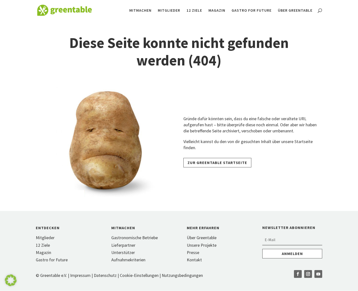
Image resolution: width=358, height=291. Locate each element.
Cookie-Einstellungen (140, 275)
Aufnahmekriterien (128, 260)
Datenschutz (105, 275)
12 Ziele (194, 11)
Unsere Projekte (202, 245)
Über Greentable (295, 11)
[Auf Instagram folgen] (308, 274)
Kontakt (194, 260)
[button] (10, 280)
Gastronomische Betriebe (134, 237)
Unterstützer (123, 252)
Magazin (216, 11)
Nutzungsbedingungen (182, 275)
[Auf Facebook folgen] (298, 274)
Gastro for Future (252, 11)
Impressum (80, 275)
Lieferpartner (123, 245)
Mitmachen (140, 11)
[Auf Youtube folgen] (318, 274)
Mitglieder (169, 11)
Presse (193, 252)
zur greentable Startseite (217, 162)
